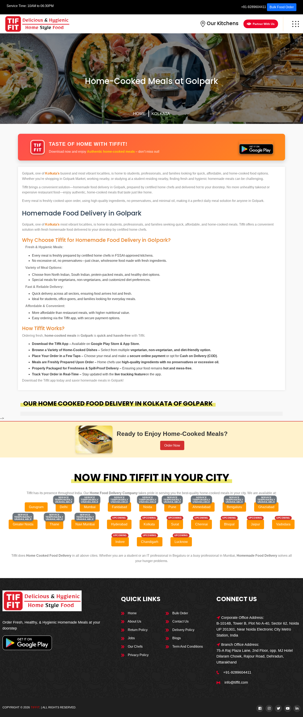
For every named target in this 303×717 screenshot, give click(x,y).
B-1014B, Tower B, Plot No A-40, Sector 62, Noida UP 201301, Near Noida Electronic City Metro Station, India (257, 629)
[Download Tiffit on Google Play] (256, 147)
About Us (134, 621)
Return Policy (137, 630)
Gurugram (36, 507)
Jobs (131, 638)
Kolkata (161, 113)
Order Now (172, 445)
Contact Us (180, 621)
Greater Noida (23, 524)
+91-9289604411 (253, 7)
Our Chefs (135, 646)
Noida (147, 507)
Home (139, 113)
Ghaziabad (266, 507)
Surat (175, 524)
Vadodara (283, 524)
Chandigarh (149, 542)
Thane (54, 524)
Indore (120, 542)
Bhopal (229, 524)
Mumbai (90, 507)
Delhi (64, 507)
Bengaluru (234, 507)
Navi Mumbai (85, 524)
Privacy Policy (138, 655)
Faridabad (119, 507)
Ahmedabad (201, 507)
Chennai (201, 524)
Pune (172, 507)
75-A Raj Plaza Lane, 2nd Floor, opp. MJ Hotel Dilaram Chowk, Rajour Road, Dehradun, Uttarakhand (254, 656)
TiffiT (35, 707)
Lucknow (181, 542)
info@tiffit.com (236, 682)
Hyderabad (119, 524)
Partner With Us (264, 24)
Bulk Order (179, 613)
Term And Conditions (187, 646)
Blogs (176, 638)
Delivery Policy (182, 630)
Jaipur (255, 524)
